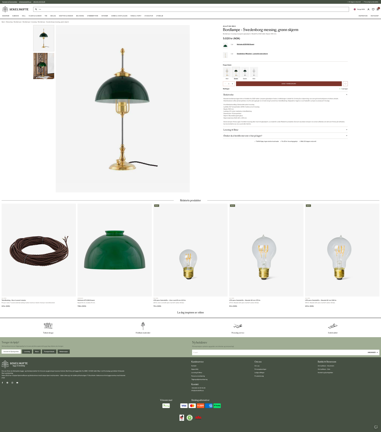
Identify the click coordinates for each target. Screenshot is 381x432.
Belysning (9, 22)
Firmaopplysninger (260, 369)
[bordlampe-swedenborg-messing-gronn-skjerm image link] (123, 109)
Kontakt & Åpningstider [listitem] (11, 351)
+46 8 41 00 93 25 (39, 2)
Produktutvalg (259, 376)
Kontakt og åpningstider (325, 372)
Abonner (372, 352)
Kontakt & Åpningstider (9, 2)
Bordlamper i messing (30, 22)
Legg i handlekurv (289, 83)
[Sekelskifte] (64, 364)
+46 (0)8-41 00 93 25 (198, 388)
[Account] (368, 9)
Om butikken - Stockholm (326, 366)
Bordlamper (17, 22)
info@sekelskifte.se (25, 2)
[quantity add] (232, 84)
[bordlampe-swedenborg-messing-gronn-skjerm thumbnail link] (43, 38)
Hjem (3, 22)
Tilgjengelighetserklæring (199, 379)
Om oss (256, 366)
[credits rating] (198, 418)
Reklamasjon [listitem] (64, 351)
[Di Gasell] (181, 418)
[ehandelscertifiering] (189, 418)
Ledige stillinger (259, 372)
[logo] (15, 9)
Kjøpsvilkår (194, 369)
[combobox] (192, 9)
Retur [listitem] (37, 351)
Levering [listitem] (27, 351)
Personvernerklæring (198, 376)
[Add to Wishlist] (345, 83)
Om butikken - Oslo (324, 369)
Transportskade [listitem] (49, 351)
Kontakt (193, 366)
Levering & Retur (196, 372)
